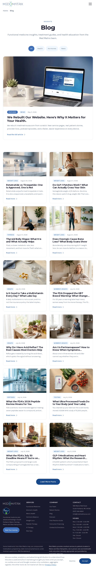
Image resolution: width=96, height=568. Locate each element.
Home (5, 10)
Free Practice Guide (56, 520)
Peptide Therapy (31, 524)
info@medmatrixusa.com (81, 514)
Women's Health (32, 510)
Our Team (53, 506)
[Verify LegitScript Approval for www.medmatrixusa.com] (6, 511)
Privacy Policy (50, 565)
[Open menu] (90, 4)
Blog (51, 513)
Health (40, 48)
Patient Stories (55, 510)
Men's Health (30, 513)
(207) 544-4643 (78, 511)
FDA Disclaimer (23, 551)
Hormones (52, 48)
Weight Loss (30, 520)
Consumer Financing (57, 524)
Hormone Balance (32, 517)
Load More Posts (48, 481)
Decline (72, 561)
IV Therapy (29, 527)
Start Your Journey (11, 530)
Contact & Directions (57, 527)
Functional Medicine (33, 506)
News (63, 48)
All (31, 48)
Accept (85, 561)
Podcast (52, 517)
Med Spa (29, 531)
